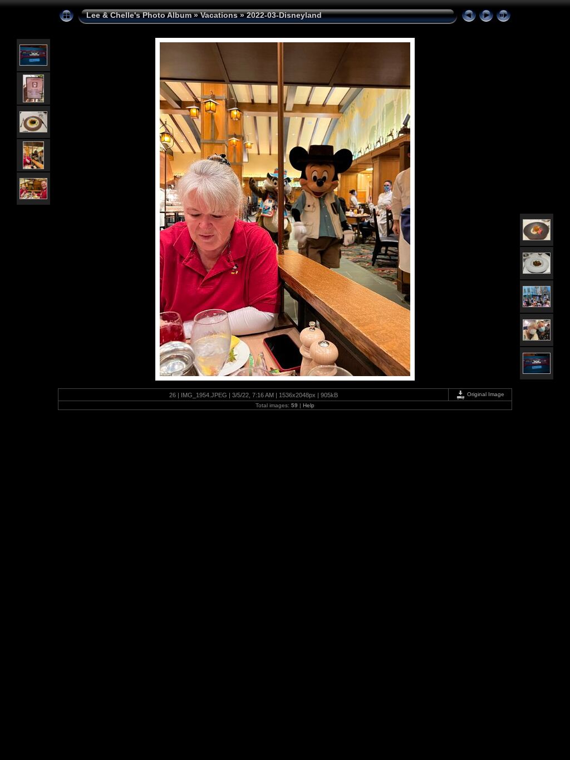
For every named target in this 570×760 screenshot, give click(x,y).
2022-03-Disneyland (284, 15)
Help (309, 405)
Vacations (219, 15)
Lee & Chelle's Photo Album (138, 15)
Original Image (484, 394)
